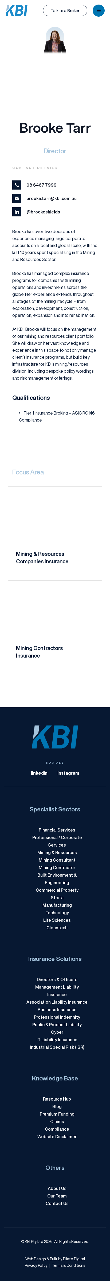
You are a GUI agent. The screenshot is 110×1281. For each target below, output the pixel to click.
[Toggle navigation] (99, 11)
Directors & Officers (57, 979)
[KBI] (16, 10)
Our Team (57, 1196)
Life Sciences (57, 920)
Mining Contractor (57, 867)
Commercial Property (57, 890)
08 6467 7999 (41, 185)
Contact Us (57, 1203)
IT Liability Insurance (57, 1039)
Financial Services (57, 830)
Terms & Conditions (67, 1265)
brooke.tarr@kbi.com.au (51, 198)
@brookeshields (43, 212)
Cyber (57, 1032)
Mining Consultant (57, 860)
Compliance (57, 1129)
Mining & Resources (57, 852)
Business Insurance (57, 1009)
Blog (57, 1106)
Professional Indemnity (57, 1017)
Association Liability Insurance (57, 1002)
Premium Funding (57, 1114)
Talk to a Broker (65, 10)
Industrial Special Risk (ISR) (57, 1047)
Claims (57, 1121)
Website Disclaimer (57, 1136)
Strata (57, 897)
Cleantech (57, 928)
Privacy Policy (36, 1265)
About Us (57, 1188)
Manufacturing (57, 905)
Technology (57, 912)
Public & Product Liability (57, 1024)
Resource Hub (57, 1099)
